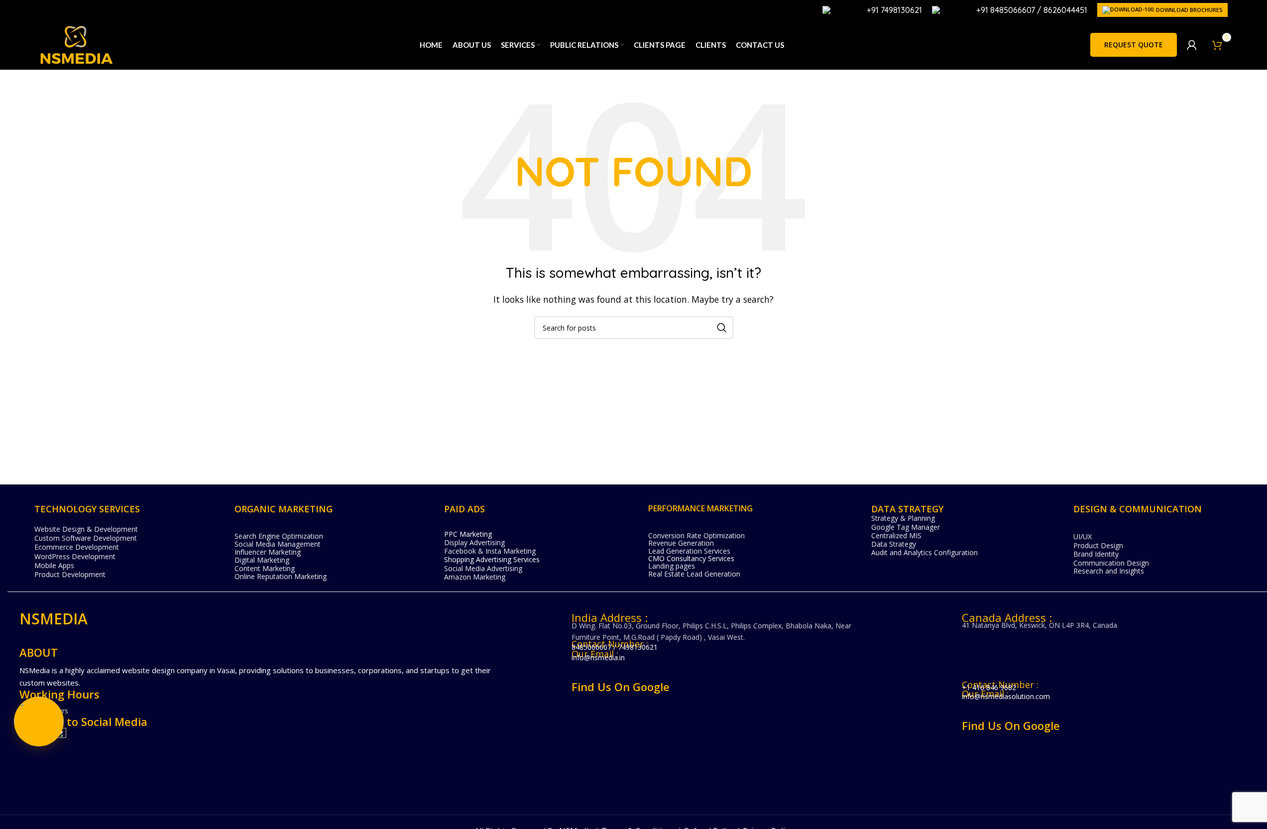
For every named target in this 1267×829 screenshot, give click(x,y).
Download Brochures (1189, 9)
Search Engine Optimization (278, 536)
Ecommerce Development (76, 547)
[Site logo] (76, 43)
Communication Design (1111, 563)
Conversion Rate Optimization (696, 535)
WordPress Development (74, 556)
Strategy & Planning (903, 518)
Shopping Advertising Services (492, 559)
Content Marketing (264, 568)
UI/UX (1082, 536)
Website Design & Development (86, 529)
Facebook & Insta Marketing (490, 551)
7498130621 (638, 647)
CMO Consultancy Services (691, 558)
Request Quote (1133, 44)
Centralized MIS (896, 535)
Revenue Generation (681, 543)
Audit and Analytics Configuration (924, 552)
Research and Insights (1108, 571)
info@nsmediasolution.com (1006, 696)
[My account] (1192, 45)
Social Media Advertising (483, 568)
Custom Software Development (85, 538)
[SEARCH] (721, 327)
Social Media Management (277, 544)
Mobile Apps (54, 565)
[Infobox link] (872, 10)
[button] (39, 721)
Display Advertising (474, 542)
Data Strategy (893, 544)
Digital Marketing (261, 560)
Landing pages (671, 566)
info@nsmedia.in (598, 657)
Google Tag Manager (905, 527)
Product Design (1098, 545)
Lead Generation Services (689, 551)
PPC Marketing (468, 534)
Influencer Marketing (267, 552)
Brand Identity (1096, 554)
